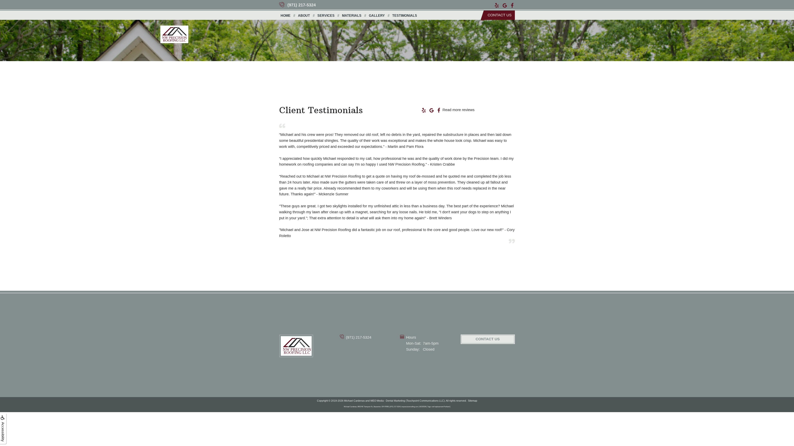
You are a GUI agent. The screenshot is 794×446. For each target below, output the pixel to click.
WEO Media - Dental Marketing (387, 400)
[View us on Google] (504, 5)
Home (286, 15)
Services (326, 15)
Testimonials (404, 15)
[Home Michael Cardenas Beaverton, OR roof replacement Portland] (296, 345)
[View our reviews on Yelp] (496, 5)
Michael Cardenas (354, 400)
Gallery (377, 15)
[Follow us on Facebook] (512, 5)
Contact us (500, 15)
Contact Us (488, 339)
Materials (351, 15)
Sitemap (472, 400)
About (304, 15)
